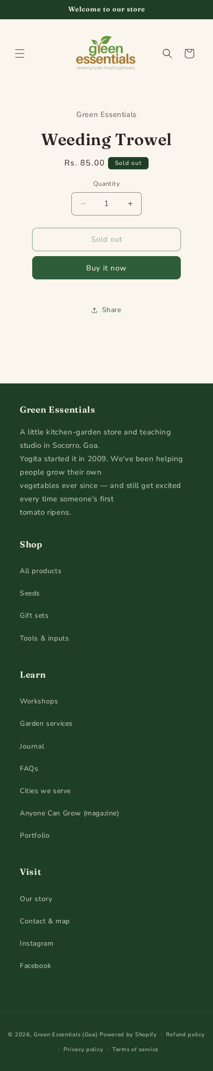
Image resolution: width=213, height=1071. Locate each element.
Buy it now (106, 268)
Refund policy (185, 1034)
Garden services (46, 723)
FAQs (29, 768)
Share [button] (111, 310)
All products (40, 571)
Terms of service (135, 1049)
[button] (20, 53)
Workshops (39, 701)
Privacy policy (83, 1049)
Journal (32, 746)
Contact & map (45, 921)
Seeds (30, 593)
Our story (36, 899)
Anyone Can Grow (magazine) (69, 813)
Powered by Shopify (128, 1034)
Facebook (36, 965)
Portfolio (35, 835)
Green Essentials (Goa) (66, 1034)
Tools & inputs (44, 638)
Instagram (36, 943)
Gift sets (34, 615)
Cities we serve (45, 791)
